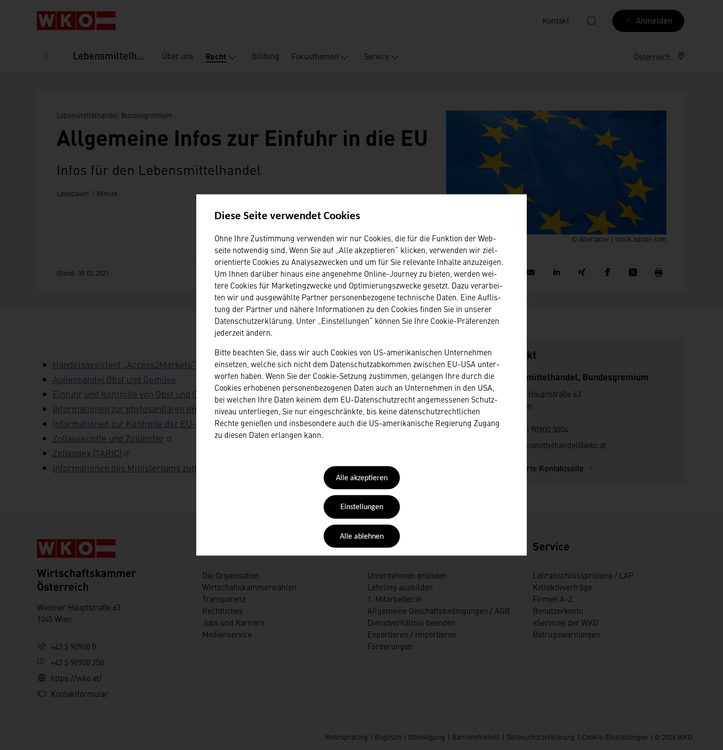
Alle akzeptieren (362, 478)
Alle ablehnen (362, 537)
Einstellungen (361, 508)
